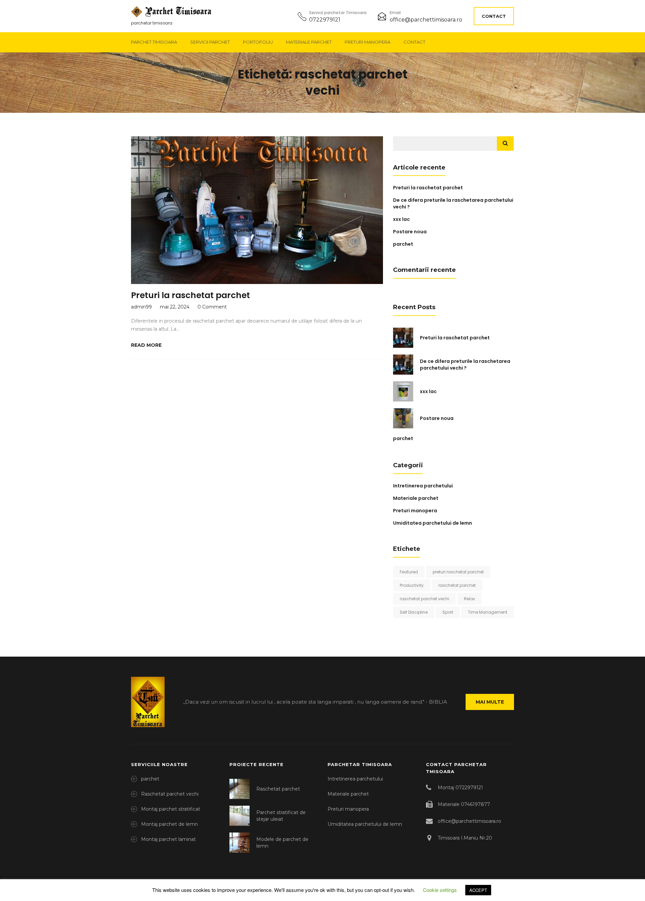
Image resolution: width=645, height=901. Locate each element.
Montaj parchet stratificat (170, 809)
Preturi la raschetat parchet (190, 295)
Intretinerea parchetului (423, 485)
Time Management (487, 612)
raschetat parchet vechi (424, 599)
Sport (447, 612)
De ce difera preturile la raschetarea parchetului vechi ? (465, 364)
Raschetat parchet (278, 789)
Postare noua (410, 231)
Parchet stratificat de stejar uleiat (281, 815)
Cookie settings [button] (440, 889)
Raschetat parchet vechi (170, 794)
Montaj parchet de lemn (169, 824)
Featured (409, 572)
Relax (469, 599)
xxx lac (401, 219)
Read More (146, 345)
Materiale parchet (309, 42)
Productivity (412, 585)
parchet (403, 244)
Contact (494, 16)
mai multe (490, 702)
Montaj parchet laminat (168, 839)
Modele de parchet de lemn (282, 842)
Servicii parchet (210, 42)
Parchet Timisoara (154, 42)
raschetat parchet (457, 585)
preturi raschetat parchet (458, 572)
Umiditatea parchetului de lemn (432, 523)
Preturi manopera (367, 42)
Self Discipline (414, 612)
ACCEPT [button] (478, 890)
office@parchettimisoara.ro (426, 19)
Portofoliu (258, 42)
